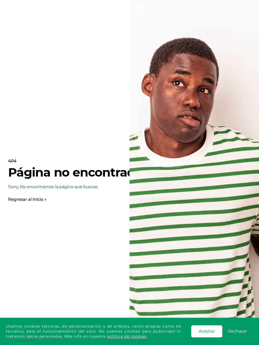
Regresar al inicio (27, 199)
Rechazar (237, 331)
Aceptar (207, 331)
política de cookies (127, 336)
